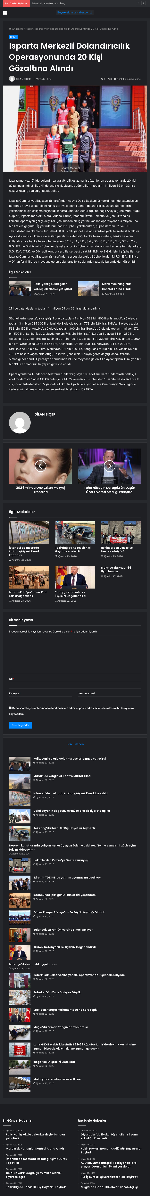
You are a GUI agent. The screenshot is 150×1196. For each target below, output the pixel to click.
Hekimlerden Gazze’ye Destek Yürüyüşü (117, 549)
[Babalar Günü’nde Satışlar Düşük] (19, 997)
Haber (29, 28)
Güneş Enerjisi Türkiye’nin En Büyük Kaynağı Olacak (69, 912)
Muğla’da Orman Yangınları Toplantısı (60, 1027)
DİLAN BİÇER (23, 79)
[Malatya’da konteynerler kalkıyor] (19, 1084)
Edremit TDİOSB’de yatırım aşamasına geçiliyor (67, 877)
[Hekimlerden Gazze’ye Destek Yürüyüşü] (121, 532)
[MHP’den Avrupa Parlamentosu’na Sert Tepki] (19, 1015)
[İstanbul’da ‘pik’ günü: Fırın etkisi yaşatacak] (29, 577)
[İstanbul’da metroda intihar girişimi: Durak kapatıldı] (29, 532)
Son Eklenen (75, 744)
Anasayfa (17, 28)
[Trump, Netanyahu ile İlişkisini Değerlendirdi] (75, 577)
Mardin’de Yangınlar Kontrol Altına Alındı (62, 776)
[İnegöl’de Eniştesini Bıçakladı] (19, 1067)
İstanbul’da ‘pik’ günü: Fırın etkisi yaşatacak (28, 594)
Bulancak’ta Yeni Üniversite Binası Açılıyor (63, 930)
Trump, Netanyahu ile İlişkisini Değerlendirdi (70, 594)
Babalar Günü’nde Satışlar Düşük (57, 992)
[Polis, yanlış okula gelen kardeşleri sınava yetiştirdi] (20, 288)
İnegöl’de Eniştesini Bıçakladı (54, 1062)
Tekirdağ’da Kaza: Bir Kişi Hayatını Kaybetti (73, 549)
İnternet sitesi (86, 693)
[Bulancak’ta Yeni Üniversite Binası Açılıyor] (19, 935)
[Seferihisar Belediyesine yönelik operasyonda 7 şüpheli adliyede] (19, 980)
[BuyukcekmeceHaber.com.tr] (75, 12)
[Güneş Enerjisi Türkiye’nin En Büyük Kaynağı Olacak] (19, 917)
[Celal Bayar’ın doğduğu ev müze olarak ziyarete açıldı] (19, 816)
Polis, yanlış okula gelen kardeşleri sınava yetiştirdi (69, 759)
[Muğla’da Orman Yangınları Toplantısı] (19, 1032)
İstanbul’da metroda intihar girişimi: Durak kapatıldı (62, 3)
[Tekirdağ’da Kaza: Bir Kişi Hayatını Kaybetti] (75, 532)
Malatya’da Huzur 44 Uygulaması (116, 569)
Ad (11, 678)
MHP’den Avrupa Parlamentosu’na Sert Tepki (65, 1010)
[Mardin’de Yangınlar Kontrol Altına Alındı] (88, 288)
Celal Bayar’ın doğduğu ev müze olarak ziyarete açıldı (71, 811)
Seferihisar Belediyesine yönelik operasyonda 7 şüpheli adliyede (79, 975)
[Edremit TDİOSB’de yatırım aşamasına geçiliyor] (19, 883)
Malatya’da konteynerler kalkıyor (57, 1079)
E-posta (15, 693)
